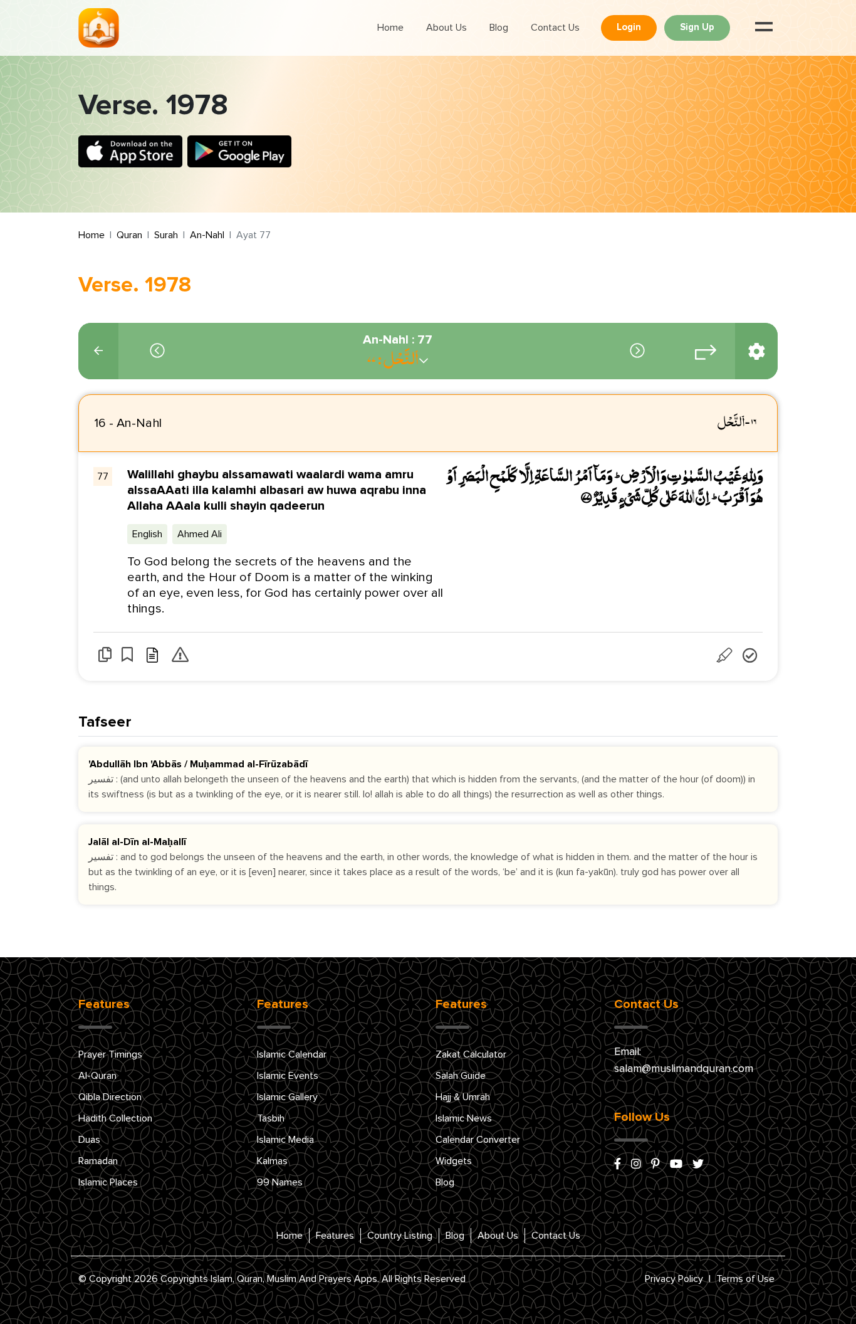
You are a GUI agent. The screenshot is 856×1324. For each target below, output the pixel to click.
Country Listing (399, 1236)
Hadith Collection (115, 1118)
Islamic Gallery (287, 1097)
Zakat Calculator (471, 1054)
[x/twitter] (698, 1164)
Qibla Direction (110, 1097)
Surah (166, 235)
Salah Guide (461, 1076)
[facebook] (617, 1164)
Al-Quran (97, 1076)
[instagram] (636, 1164)
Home (390, 28)
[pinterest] (655, 1164)
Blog (498, 28)
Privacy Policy (674, 1279)
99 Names (280, 1182)
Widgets (454, 1161)
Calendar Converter (478, 1140)
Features (335, 1236)
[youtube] (676, 1164)
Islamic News (464, 1118)
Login (629, 27)
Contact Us (555, 28)
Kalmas (272, 1161)
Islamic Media (285, 1140)
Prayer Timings (110, 1054)
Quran (129, 235)
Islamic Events (287, 1076)
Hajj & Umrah (463, 1097)
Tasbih (270, 1118)
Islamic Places (108, 1182)
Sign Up (697, 27)
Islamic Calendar (291, 1054)
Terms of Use (745, 1279)
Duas (89, 1140)
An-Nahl (207, 235)
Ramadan (98, 1161)
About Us (446, 28)
